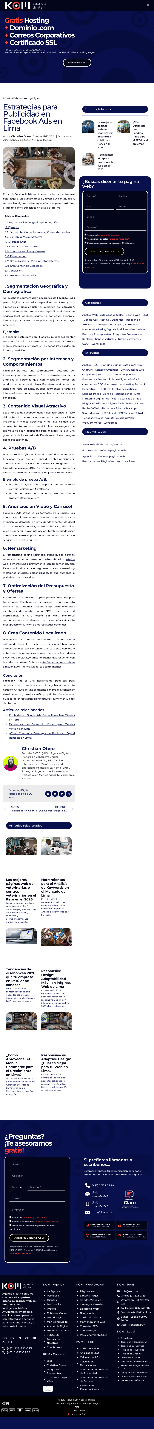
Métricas (111, 398)
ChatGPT (87, 369)
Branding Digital (111, 364)
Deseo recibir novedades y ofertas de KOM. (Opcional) (111, 243)
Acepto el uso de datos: (108, 239)
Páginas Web (116, 403)
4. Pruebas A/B (15, 241)
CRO (107, 374)
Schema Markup (126, 408)
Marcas (86, 329)
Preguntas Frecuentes (127, 334)
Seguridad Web (91, 413)
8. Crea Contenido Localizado (24, 265)
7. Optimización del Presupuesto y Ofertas (32, 261)
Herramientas (113, 384)
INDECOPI (104, 389)
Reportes (107, 408)
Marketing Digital (29, 98)
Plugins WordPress (94, 403)
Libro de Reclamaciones (117, 393)
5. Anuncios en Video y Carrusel (25, 251)
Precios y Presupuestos (96, 334)
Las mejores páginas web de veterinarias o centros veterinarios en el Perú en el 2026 (21, 889)
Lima (137, 393)
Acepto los (103, 235)
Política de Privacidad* (119, 239)
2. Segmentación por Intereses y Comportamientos (37, 232)
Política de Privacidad (20, 1253)
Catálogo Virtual (132, 364)
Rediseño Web (91, 408)
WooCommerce (92, 422)
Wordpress (110, 422)
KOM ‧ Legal (126, 1331)
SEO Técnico (125, 413)
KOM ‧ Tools (85, 1341)
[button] (48, 794)
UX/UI (85, 343)
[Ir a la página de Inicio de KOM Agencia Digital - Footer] (19, 1286)
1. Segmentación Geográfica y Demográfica (32, 222)
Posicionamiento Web (130, 329)
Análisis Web (90, 315)
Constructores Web (132, 369)
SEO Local (109, 413)
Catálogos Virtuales (111, 315)
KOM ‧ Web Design (90, 1284)
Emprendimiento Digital (112, 379)
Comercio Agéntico (107, 369)
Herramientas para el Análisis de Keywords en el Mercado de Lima (55, 887)
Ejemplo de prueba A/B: (21, 246)
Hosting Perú (132, 384)
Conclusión (13, 270)
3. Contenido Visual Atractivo (23, 237)
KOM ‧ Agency (53, 1284)
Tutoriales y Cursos (129, 339)
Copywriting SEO (92, 374)
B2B (96, 364)
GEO (100, 384)
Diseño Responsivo (124, 374)
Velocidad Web (125, 418)
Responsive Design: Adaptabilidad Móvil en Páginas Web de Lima (56, 979)
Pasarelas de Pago (129, 398)
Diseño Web (10, 98)
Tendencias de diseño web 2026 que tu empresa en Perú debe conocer (20, 977)
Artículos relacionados (20, 275)
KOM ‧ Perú (125, 1284)
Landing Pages (103, 324)
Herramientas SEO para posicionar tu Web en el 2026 (106, 162)
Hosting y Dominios (111, 319)
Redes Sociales (17, 793)
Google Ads (91, 319)
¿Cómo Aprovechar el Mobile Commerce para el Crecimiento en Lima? (20, 1065)
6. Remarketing (15, 256)
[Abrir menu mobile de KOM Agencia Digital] (148, 5)
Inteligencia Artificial (124, 389)
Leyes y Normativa (126, 324)
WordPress (98, 343)
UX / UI (109, 418)
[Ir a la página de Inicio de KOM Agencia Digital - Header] (25, 5)
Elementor (88, 379)
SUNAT (139, 413)
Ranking (87, 339)
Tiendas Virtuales (105, 339)
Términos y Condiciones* (108, 235)
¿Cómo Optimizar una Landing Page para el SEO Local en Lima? (140, 133)
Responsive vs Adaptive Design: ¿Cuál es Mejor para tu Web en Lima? (56, 1063)
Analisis (86, 364)
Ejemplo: (12, 227)
